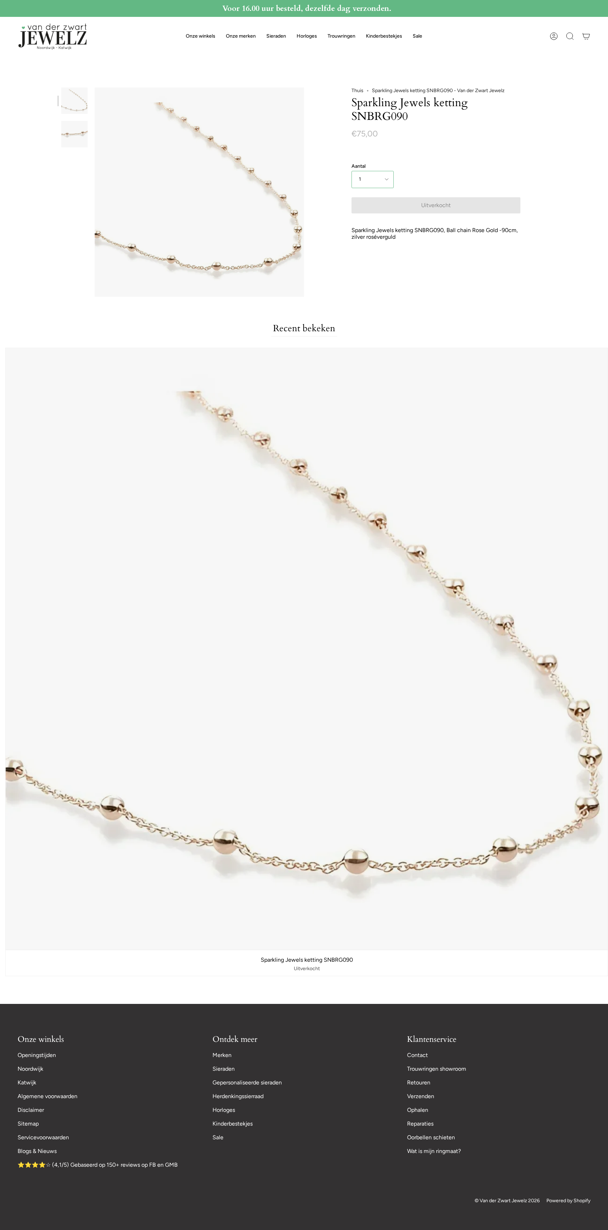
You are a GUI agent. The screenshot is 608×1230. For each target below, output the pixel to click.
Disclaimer (31, 1110)
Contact (417, 1055)
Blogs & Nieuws (37, 1151)
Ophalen (417, 1110)
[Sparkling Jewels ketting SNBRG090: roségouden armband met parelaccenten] (74, 134)
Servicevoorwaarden (43, 1137)
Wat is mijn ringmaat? (434, 1151)
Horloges (224, 1110)
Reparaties (420, 1123)
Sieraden (224, 1068)
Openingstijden (37, 1055)
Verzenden (420, 1096)
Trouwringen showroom (436, 1068)
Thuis (357, 91)
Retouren (418, 1082)
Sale (218, 1137)
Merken (222, 1055)
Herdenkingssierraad (238, 1096)
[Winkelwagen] (586, 36)
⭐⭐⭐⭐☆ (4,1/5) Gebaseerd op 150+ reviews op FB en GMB (98, 1164)
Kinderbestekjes (233, 1123)
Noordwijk (30, 1068)
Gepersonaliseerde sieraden (247, 1082)
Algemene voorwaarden (47, 1096)
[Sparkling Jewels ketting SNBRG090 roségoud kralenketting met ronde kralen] (74, 101)
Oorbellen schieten (431, 1137)
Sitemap (28, 1123)
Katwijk (27, 1082)
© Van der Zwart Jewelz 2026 (507, 1201)
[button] (200, 36)
